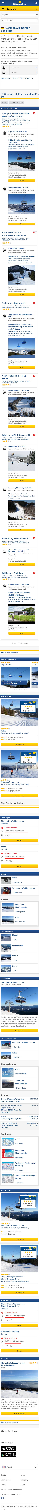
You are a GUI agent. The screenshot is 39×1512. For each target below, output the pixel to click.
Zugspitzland (5, 241)
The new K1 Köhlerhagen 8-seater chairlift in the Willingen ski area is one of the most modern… (21, 599)
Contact (4, 1475)
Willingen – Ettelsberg (12, 573)
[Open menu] (3, 3)
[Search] (36, 3)
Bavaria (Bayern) (19, 123)
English (9, 1467)
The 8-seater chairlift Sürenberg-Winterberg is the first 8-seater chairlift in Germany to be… (21, 496)
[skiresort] (19, 3)
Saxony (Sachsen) (20, 541)
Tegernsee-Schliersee (22, 307)
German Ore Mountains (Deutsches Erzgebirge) (15, 542)
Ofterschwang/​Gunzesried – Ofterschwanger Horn (13, 1305)
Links (23, 1475)
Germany (10, 123)
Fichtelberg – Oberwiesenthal (16, 539)
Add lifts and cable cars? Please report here (17, 78)
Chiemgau (19, 124)
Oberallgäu (14, 382)
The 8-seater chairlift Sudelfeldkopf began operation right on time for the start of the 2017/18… (20, 333)
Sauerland (26, 439)
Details (22, 180)
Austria (10, 119)
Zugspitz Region (20, 239)
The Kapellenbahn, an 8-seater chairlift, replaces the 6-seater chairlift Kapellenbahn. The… (21, 146)
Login (23, 1485)
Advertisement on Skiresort (11, 1490)
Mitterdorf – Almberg (10, 1332)
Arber (3, 847)
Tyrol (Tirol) (17, 119)
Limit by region (17, 102)
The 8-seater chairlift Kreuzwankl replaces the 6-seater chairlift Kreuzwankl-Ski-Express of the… (19, 260)
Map (5, 102)
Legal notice (5, 1480)
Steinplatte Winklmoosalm (12, 821)
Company (24, 1480)
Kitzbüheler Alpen (14, 120)
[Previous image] (2, 676)
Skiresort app (7, 1443)
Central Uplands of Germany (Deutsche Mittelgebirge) (13, 438)
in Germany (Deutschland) (20, 733)
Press (3, 1485)
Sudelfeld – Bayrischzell (13, 303)
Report (19, 840)
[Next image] (36, 676)
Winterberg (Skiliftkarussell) (16, 435)
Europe (4, 119)
